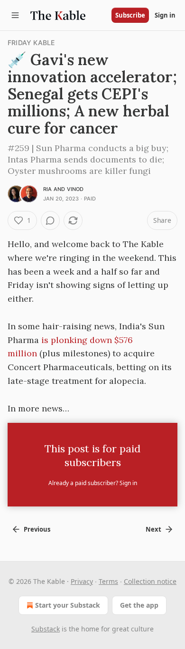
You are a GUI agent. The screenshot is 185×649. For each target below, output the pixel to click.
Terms (108, 581)
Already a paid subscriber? (92, 483)
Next (153, 529)
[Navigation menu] (15, 15)
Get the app (139, 605)
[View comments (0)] (50, 220)
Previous (37, 529)
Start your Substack (67, 605)
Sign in (165, 15)
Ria (47, 189)
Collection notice (150, 581)
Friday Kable (31, 42)
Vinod (75, 189)
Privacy (82, 581)
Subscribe (130, 15)
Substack (45, 628)
